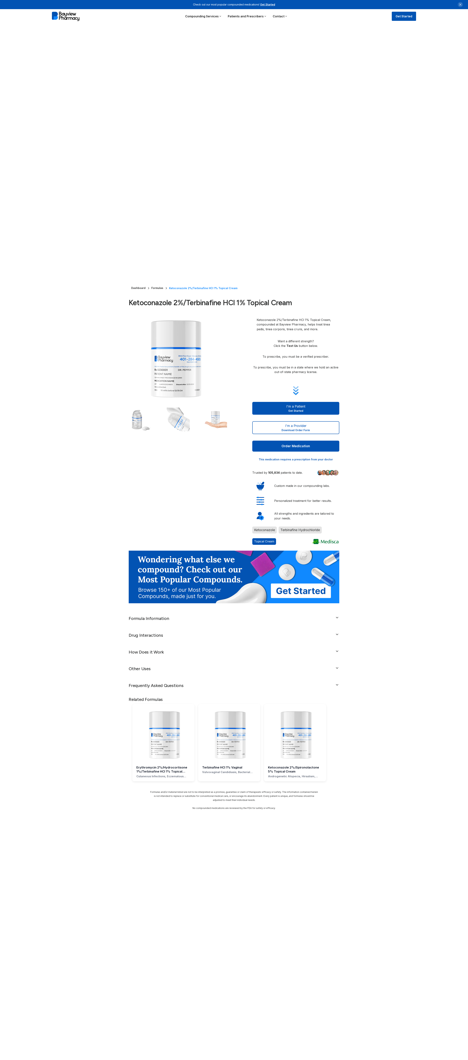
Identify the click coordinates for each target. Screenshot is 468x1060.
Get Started (267, 4)
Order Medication (296, 446)
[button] (203, 16)
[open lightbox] (183, 359)
